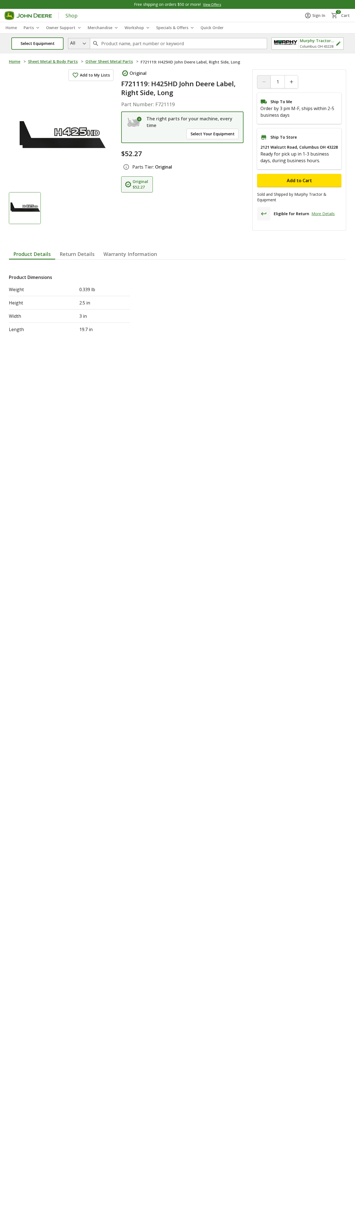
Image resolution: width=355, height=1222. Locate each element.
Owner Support (60, 27)
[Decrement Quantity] (264, 81)
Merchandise (100, 27)
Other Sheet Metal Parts (109, 61)
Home (14, 61)
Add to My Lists (95, 75)
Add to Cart (299, 180)
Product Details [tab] (32, 254)
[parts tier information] (126, 167)
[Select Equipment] (134, 122)
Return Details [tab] (77, 254)
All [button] (72, 43)
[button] (37, 43)
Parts (29, 27)
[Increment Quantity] (291, 81)
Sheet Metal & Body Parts (53, 61)
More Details (323, 213)
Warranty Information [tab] (130, 254)
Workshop (134, 27)
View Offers (212, 4)
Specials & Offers (172, 27)
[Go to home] (28, 15)
